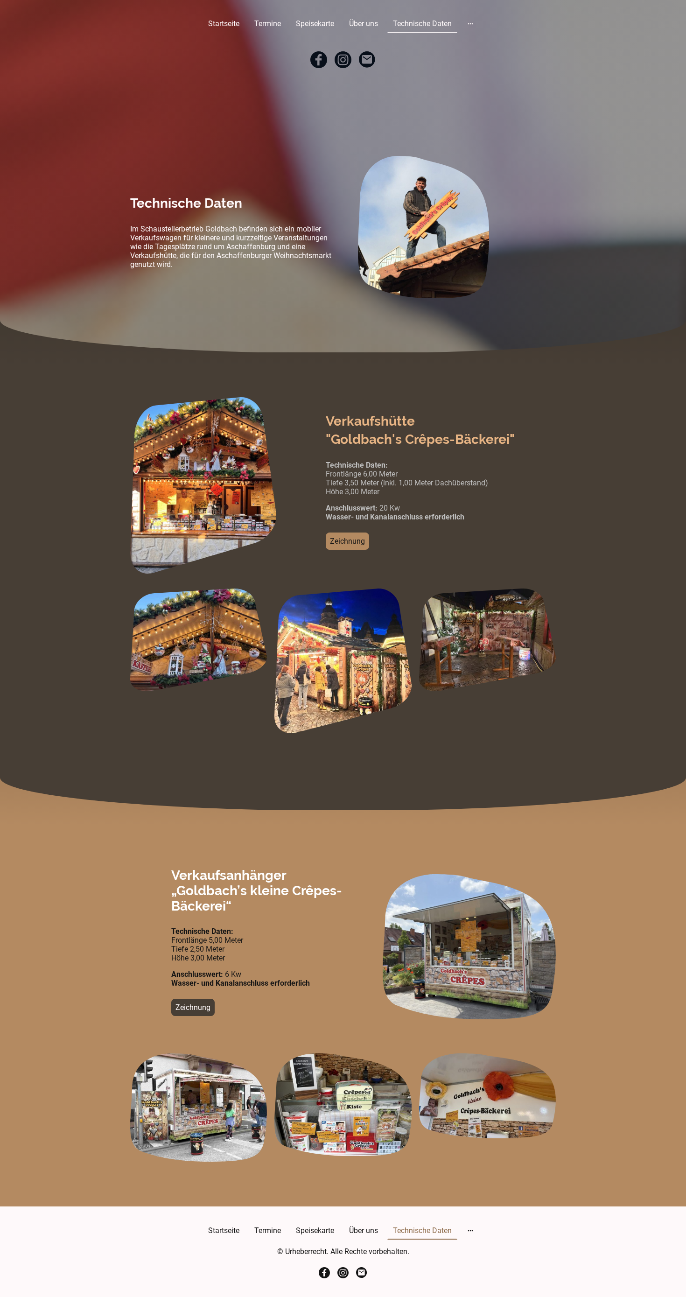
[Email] (367, 59)
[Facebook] (318, 59)
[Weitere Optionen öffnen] (470, 24)
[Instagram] (343, 59)
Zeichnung (347, 541)
